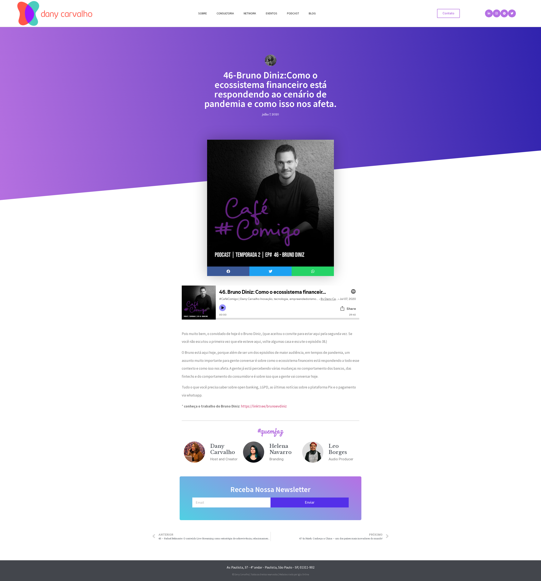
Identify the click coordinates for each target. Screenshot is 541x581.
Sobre (202, 13)
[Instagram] (496, 13)
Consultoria (225, 13)
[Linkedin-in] (489, 13)
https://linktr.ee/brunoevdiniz (264, 406)
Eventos (271, 13)
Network (250, 13)
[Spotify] (504, 13)
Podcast (293, 13)
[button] (448, 13)
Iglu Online (303, 574)
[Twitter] (512, 13)
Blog (312, 13)
